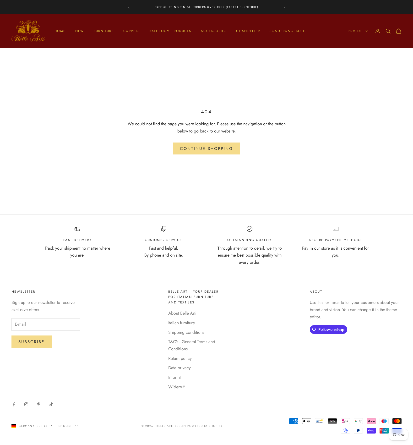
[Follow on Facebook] (13, 404)
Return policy (180, 358)
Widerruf (176, 387)
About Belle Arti (182, 313)
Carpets (131, 31)
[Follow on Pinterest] (38, 404)
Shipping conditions (186, 332)
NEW (79, 31)
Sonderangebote (287, 31)
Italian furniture (181, 323)
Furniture (104, 31)
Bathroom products (170, 31)
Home (60, 31)
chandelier (248, 31)
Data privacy (179, 368)
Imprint (174, 377)
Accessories (214, 31)
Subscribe (31, 342)
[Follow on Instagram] (26, 404)
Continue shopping (206, 148)
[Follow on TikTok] (51, 404)
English (355, 31)
